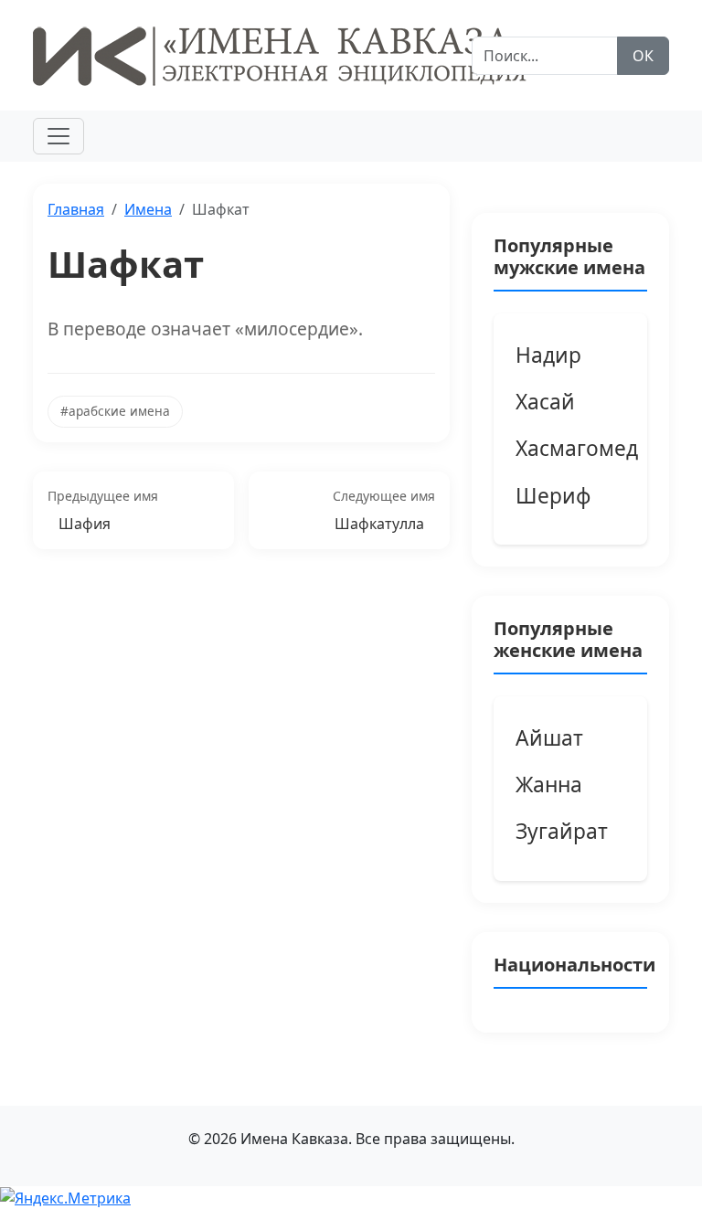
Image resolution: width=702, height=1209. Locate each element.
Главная (76, 209)
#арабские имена (115, 410)
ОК (643, 56)
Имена (148, 209)
